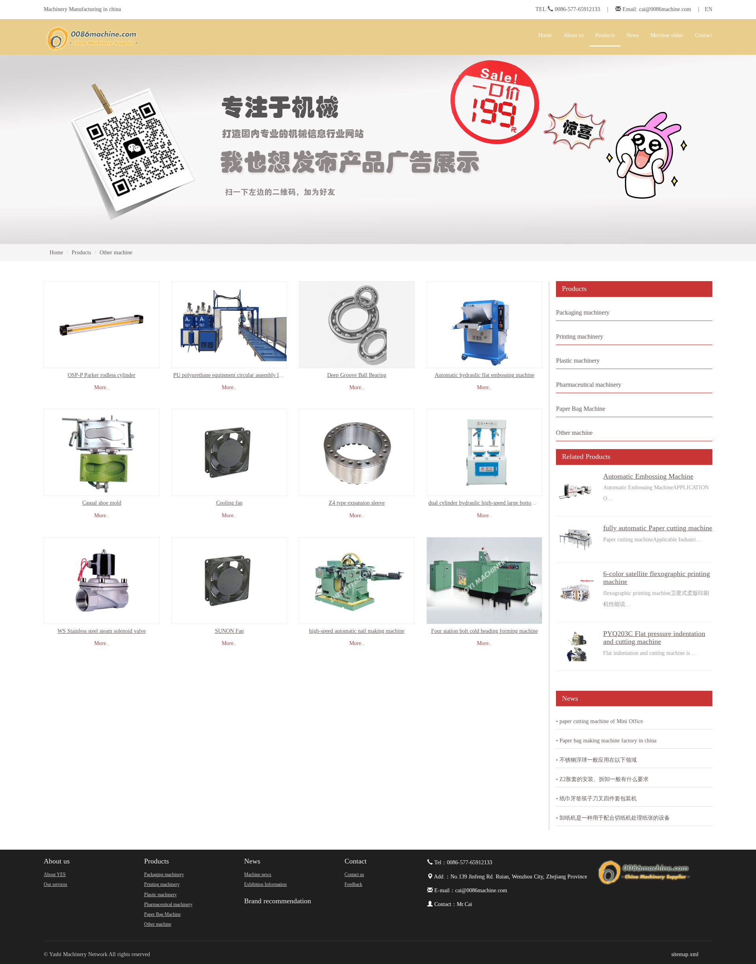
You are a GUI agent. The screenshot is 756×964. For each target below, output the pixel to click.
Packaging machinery (583, 312)
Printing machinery (579, 336)
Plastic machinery (578, 360)
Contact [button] (703, 35)
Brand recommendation (277, 901)
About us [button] (573, 35)
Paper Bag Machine (580, 408)
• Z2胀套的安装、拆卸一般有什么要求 (602, 779)
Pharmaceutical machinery (588, 384)
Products (81, 252)
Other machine (574, 432)
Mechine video (666, 35)
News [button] (632, 35)
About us (57, 861)
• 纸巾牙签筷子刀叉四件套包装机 (596, 799)
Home (545, 35)
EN (708, 9)
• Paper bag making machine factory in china (606, 741)
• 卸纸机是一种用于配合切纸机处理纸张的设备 (613, 818)
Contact (356, 861)
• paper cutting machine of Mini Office (599, 721)
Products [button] (605, 35)
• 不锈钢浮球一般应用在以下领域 (596, 760)
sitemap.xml (685, 954)
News (252, 861)
